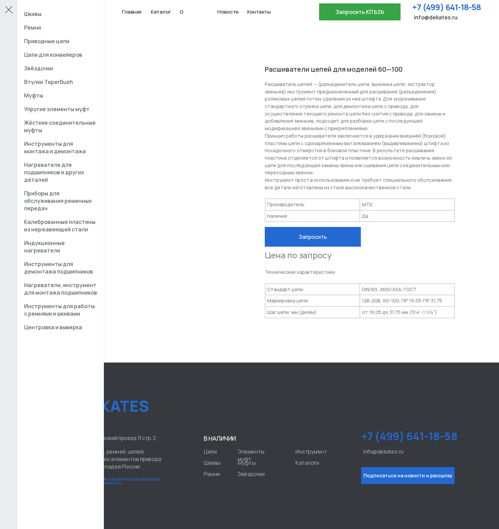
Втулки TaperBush (48, 82)
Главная (132, 11)
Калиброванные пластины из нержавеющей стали (59, 225)
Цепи (210, 451)
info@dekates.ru (436, 17)
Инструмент (311, 451)
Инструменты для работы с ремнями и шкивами (59, 309)
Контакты (259, 11)
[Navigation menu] (8, 10)
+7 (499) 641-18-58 (446, 7)
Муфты (247, 462)
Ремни (212, 474)
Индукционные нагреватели (44, 246)
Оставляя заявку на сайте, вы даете (111, 480)
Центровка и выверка (53, 327)
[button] (360, 11)
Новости (228, 11)
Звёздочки (251, 474)
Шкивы (212, 462)
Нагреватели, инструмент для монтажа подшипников (60, 288)
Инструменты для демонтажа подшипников (58, 267)
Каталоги (307, 462)
